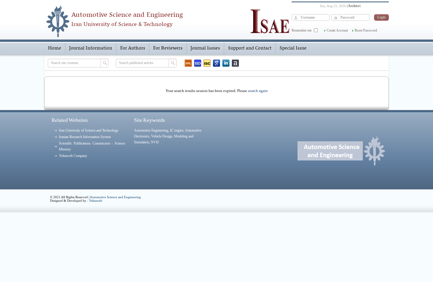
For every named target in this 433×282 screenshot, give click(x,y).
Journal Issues (205, 48)
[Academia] (235, 63)
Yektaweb (95, 200)
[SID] (197, 63)
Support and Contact (250, 48)
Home (54, 48)
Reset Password (366, 30)
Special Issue (293, 48)
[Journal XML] (188, 63)
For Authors (132, 48)
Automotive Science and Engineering (115, 197)
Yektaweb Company (73, 156)
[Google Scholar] (216, 63)
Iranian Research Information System (85, 137)
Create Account (337, 30)
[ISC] (207, 63)
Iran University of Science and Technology (88, 130)
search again (258, 90)
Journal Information (90, 48)
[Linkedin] (225, 63)
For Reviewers (168, 48)
